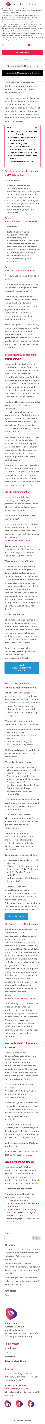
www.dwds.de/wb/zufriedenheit (20, 270)
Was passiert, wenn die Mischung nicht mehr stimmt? (23, 148)
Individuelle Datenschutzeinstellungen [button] (23, 73)
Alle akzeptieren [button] (22, 53)
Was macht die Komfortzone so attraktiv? (23, 157)
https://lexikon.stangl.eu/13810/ (20, 998)
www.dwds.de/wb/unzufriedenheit (21, 221)
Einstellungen (6, 40)
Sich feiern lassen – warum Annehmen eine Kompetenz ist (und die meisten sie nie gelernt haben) (22, 1266)
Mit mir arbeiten (12, 1348)
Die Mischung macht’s (20, 143)
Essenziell (8, 45)
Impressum (10, 1356)
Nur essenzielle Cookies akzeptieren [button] (22, 66)
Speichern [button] (22, 59)
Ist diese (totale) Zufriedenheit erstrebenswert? (23, 139)
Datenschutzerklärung (15, 1361)
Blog (6, 1295)
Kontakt (8, 1352)
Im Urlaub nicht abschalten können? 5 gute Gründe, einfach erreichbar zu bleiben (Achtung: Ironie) (22, 1252)
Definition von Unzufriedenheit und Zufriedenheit (23, 133)
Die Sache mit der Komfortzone (23, 152)
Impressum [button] (34, 77)
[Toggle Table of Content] (35, 128)
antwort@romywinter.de (16, 1388)
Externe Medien (36, 45)
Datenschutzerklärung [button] (24, 77)
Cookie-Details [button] (12, 77)
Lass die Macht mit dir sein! (22, 162)
